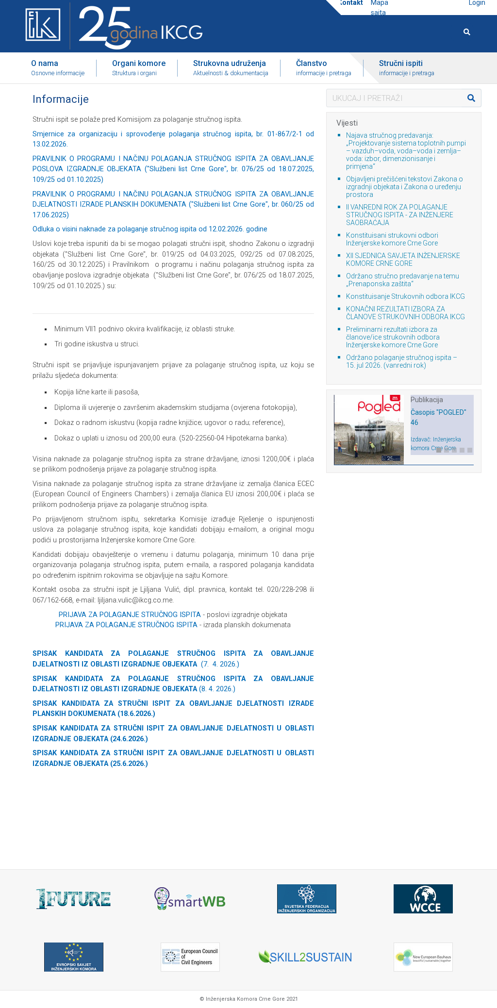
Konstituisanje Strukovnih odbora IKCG (405, 296)
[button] (334, 447)
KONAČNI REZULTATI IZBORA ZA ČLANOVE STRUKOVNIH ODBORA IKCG (405, 313)
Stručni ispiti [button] (406, 68)
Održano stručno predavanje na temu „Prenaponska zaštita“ (402, 280)
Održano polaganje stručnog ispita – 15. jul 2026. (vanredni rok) (401, 361)
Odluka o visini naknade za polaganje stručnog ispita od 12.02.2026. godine (150, 229)
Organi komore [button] (139, 68)
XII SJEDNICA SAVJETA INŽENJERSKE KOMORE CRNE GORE (403, 259)
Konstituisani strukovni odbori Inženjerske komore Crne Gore (392, 239)
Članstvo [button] (323, 68)
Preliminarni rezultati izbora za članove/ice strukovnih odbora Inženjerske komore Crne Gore (393, 337)
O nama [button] (57, 68)
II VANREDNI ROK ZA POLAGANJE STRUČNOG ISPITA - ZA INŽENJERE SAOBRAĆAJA (399, 215)
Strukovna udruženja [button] (230, 68)
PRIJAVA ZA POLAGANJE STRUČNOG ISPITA (130, 615)
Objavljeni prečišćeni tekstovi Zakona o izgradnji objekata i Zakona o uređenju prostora (404, 186)
